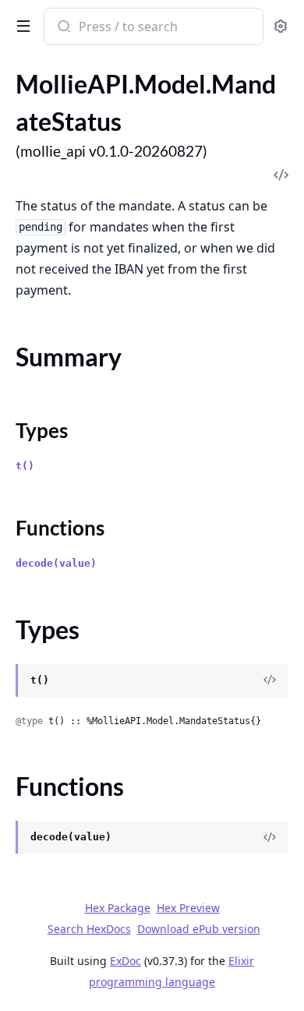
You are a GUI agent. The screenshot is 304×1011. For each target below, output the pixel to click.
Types (42, 430)
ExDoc (125, 960)
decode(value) (56, 563)
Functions (60, 527)
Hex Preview (188, 907)
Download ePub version (198, 928)
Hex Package (117, 907)
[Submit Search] (62, 28)
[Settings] (280, 27)
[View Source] (269, 680)
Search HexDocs (89, 929)
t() (25, 466)
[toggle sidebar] (20, 25)
